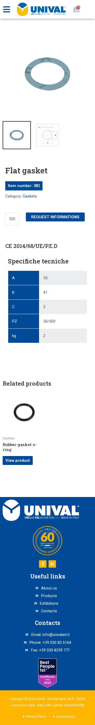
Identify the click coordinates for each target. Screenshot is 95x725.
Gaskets (30, 196)
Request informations (55, 217)
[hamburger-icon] (6, 9)
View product (18, 460)
